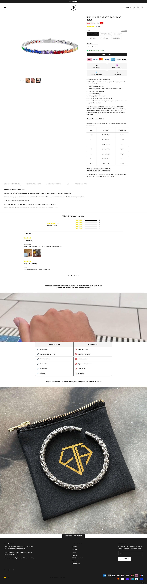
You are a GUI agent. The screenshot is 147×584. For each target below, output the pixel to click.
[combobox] (141, 583)
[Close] (101, 280)
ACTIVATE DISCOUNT (86, 300)
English (142, 583)
